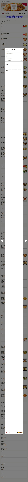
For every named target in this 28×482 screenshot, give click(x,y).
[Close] (23, 48)
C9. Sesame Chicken (9, 58)
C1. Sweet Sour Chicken (10, 53)
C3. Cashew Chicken (9, 55)
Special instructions (8, 68)
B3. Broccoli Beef (9, 60)
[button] (2, 241)
